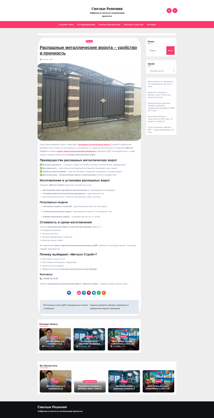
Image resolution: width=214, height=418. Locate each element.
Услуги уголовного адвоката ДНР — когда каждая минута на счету (161, 129)
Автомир (151, 24)
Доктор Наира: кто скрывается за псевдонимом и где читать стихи (160, 84)
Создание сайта (66, 24)
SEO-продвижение (86, 24)
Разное (89, 41)
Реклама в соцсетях (133, 24)
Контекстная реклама (109, 24)
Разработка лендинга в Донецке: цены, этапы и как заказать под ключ (159, 94)
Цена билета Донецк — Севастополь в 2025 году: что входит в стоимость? (123, 343)
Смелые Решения (107, 8)
